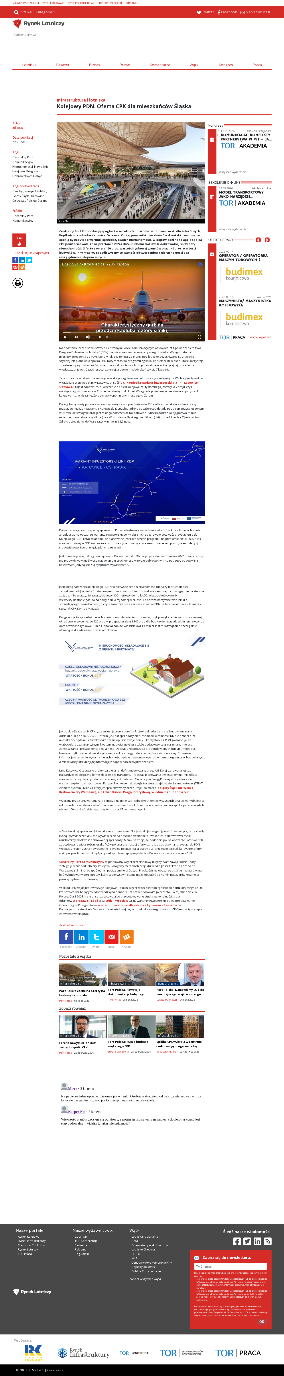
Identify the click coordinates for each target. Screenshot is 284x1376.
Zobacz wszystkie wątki (145, 1279)
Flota (135, 1241)
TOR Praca (25, 1254)
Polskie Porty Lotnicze (146, 1271)
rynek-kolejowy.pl (53, 3)
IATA (134, 1258)
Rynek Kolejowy (28, 1236)
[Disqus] (132, 1136)
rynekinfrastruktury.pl (81, 3)
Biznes (94, 64)
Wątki (194, 64)
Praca (257, 64)
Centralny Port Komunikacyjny (152, 1262)
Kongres (226, 64)
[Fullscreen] (199, 337)
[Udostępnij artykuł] (22, 260)
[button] (258, 246)
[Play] (65, 337)
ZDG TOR (81, 1236)
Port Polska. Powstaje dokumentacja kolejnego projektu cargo (126, 994)
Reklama (81, 1249)
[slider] (132, 332)
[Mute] (88, 337)
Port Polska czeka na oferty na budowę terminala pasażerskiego (82, 995)
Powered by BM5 (55, 1370)
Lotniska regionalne (145, 1236)
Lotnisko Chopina (143, 1249)
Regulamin (82, 1254)
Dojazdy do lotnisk (144, 1267)
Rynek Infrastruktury (32, 1241)
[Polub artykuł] (15, 260)
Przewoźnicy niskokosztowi (150, 1245)
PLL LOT (137, 1254)
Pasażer (62, 64)
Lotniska (29, 64)
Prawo (125, 64)
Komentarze (160, 64)
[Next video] (76, 337)
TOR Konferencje (86, 1241)
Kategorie (44, 12)
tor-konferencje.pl (110, 3)
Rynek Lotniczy (28, 1249)
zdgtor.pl (131, 3)
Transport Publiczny (31, 1245)
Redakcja (81, 1245)
